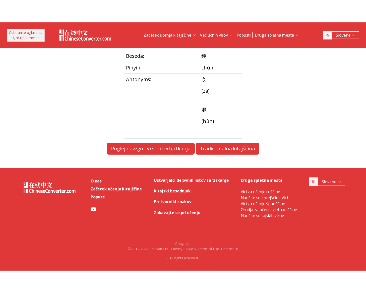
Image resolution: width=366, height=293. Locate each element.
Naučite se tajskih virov (262, 215)
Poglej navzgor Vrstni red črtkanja (150, 148)
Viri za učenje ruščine (260, 191)
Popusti (244, 35)
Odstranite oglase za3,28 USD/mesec (25, 35)
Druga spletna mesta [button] (274, 35)
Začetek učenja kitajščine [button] (168, 35)
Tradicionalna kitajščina (227, 148)
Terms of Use (208, 248)
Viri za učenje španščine (263, 203)
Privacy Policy (182, 248)
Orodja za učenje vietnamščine (269, 209)
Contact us (229, 248)
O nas (96, 181)
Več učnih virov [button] (214, 35)
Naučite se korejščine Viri (264, 197)
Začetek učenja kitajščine (116, 189)
